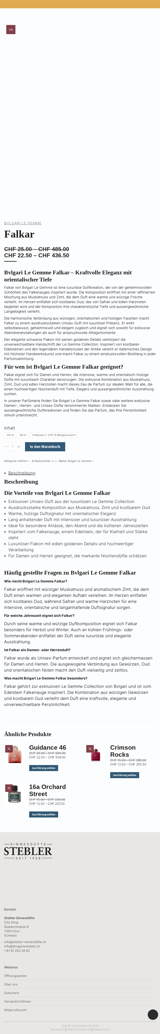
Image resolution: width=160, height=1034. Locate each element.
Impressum (57, 1029)
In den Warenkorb (45, 446)
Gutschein (11, 993)
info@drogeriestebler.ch (22, 946)
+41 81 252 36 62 (17, 951)
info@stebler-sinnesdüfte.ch (25, 942)
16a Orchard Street (47, 790)
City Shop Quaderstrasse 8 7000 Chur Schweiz (19, 926)
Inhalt (9, 428)
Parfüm (22, 461)
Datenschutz (101, 1029)
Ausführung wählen (43, 768)
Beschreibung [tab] (21, 472)
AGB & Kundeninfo (79, 1029)
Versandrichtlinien (17, 1001)
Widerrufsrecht (15, 1010)
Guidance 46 (47, 747)
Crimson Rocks (123, 751)
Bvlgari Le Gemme (23, 223)
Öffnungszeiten (15, 976)
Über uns (11, 984)
